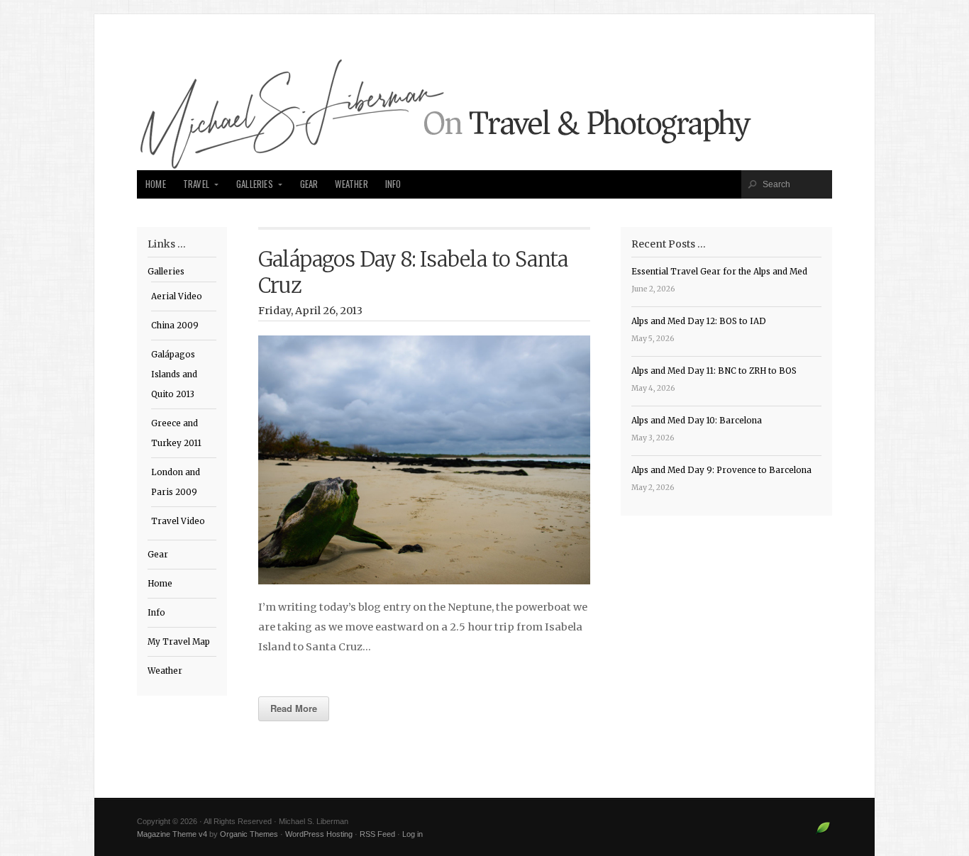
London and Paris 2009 (175, 482)
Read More (293, 708)
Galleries (254, 184)
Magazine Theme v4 (172, 834)
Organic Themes (249, 834)
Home (155, 184)
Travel (196, 184)
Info (393, 184)
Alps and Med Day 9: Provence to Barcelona (721, 470)
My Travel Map (179, 642)
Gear (309, 184)
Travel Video (178, 521)
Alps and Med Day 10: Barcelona (696, 421)
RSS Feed (377, 834)
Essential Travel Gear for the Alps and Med (719, 272)
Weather (351, 184)
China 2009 (175, 325)
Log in (412, 834)
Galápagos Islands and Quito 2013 (174, 374)
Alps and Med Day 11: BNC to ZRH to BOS (714, 371)
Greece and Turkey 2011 (176, 433)
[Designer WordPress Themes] (823, 833)
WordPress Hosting (319, 834)
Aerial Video (176, 296)
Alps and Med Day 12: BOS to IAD (698, 321)
